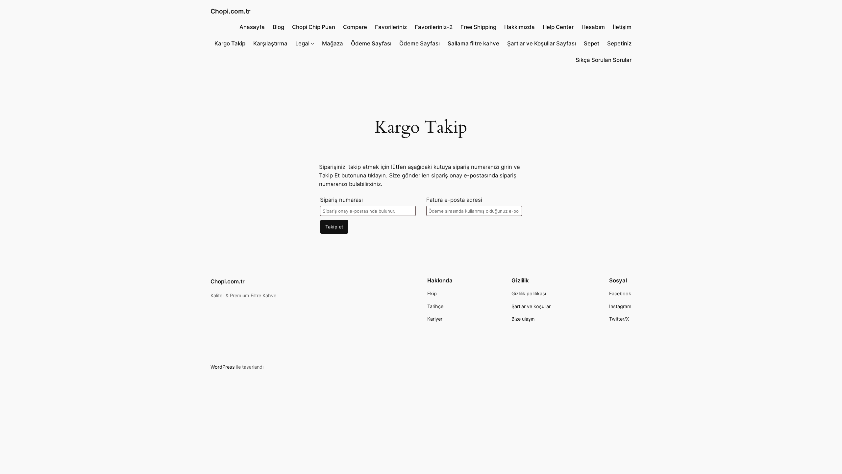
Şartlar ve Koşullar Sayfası (541, 43)
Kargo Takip (229, 43)
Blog (278, 27)
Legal (302, 43)
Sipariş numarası (341, 200)
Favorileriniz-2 (434, 27)
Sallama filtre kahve (473, 43)
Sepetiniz (619, 43)
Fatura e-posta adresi (454, 200)
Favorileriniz (391, 27)
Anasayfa (252, 27)
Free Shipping (478, 27)
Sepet (591, 43)
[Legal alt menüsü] (312, 43)
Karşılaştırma (270, 43)
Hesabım (593, 27)
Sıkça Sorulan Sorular (604, 60)
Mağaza (332, 43)
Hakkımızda (519, 27)
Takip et (334, 226)
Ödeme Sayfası (371, 43)
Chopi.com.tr (230, 11)
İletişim (622, 27)
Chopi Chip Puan (313, 27)
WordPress (222, 367)
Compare (355, 27)
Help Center (558, 27)
